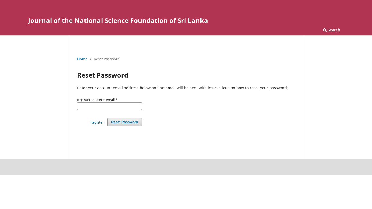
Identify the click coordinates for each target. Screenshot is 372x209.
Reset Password (124, 122)
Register (97, 122)
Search (333, 29)
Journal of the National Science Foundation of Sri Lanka (118, 20)
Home (82, 58)
